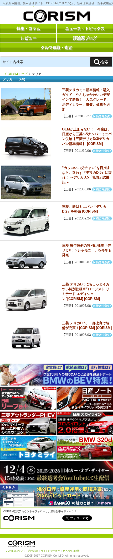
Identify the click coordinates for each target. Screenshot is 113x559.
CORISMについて (15, 550)
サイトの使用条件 (50, 550)
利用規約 (33, 550)
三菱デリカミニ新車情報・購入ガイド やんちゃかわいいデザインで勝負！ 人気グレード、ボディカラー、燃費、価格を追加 (86, 99)
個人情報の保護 (71, 550)
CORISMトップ (16, 74)
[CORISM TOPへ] (56, 17)
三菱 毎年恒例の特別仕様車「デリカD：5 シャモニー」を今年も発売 (87, 250)
